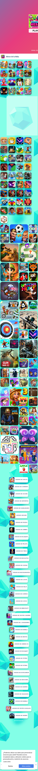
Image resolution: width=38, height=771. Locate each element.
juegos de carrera (21, 486)
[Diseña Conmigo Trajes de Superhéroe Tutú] (4, 85)
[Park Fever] (27, 94)
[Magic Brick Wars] (11, 144)
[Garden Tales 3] (19, 205)
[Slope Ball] (11, 179)
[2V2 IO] (27, 214)
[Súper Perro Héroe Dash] (4, 76)
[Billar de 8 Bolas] (4, 205)
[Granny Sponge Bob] (19, 85)
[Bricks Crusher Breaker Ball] (11, 85)
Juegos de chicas (21, 479)
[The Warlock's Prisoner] (4, 170)
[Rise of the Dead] (4, 152)
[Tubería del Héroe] (27, 76)
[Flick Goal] (27, 161)
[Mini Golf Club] (4, 161)
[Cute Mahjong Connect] (27, 85)
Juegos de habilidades (21, 508)
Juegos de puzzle (21, 522)
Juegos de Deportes (21, 501)
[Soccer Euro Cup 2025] (27, 196)
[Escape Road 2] (19, 170)
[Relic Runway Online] (11, 152)
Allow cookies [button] (26, 766)
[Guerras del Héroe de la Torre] (11, 67)
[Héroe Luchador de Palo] (19, 76)
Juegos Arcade (21, 515)
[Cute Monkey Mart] (4, 144)
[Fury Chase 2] (27, 170)
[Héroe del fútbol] (19, 67)
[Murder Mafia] (4, 179)
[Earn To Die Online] (19, 214)
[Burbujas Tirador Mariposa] (27, 205)
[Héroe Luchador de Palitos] (27, 67)
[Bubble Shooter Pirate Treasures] (19, 94)
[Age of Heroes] (19, 187)
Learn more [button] (7, 761)
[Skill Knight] (4, 214)
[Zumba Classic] (4, 187)
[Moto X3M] (19, 179)
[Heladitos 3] (27, 187)
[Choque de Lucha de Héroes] (4, 67)
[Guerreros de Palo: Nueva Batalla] (4, 196)
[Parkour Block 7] (27, 152)
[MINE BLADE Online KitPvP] (11, 94)
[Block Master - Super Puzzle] (11, 170)
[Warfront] (27, 179)
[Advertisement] (19, 741)
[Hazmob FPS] (19, 161)
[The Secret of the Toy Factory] (4, 94)
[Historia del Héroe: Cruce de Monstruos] (11, 76)
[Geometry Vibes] (19, 144)
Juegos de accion (21, 493)
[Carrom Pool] (27, 144)
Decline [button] (10, 766)
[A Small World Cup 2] (11, 214)
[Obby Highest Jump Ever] (11, 205)
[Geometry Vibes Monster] (11, 187)
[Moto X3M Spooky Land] (11, 161)
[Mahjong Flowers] (4, 222)
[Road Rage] (19, 196)
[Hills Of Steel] (19, 152)
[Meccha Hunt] (11, 196)
